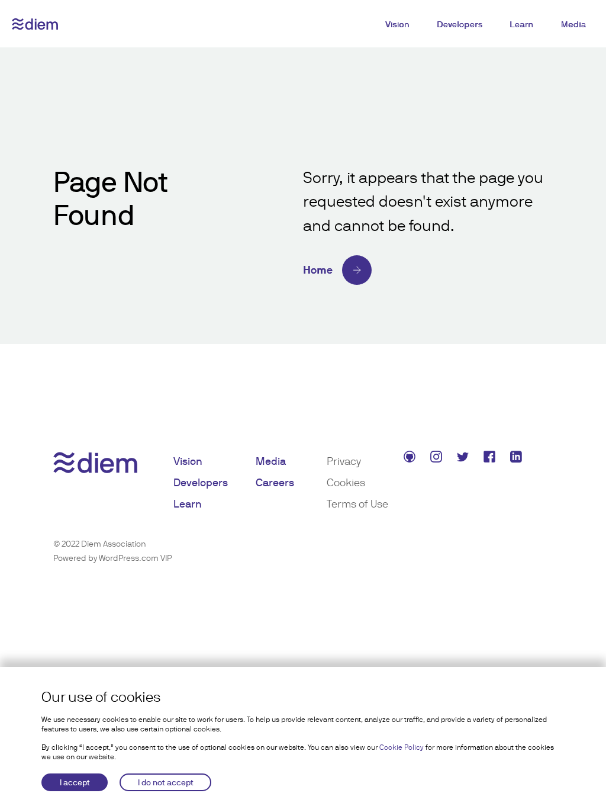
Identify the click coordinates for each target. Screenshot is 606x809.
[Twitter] (464, 459)
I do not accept (166, 782)
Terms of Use (357, 503)
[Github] (411, 459)
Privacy (344, 461)
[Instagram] (437, 459)
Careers (275, 482)
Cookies (346, 482)
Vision (397, 24)
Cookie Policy (401, 747)
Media (573, 24)
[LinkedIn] (517, 459)
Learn (522, 24)
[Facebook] (490, 459)
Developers (459, 24)
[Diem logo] (35, 24)
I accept (75, 782)
